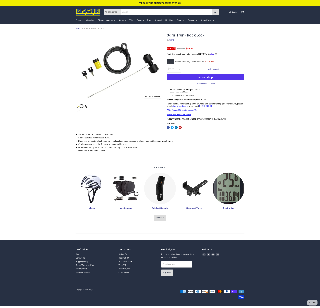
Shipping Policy (82, 261)
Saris (171, 40)
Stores (180, 20)
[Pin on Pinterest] (180, 127)
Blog (77, 254)
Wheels (89, 20)
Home (78, 28)
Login (234, 12)
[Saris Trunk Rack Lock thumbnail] (81, 107)
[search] (166, 12)
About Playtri (206, 20)
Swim (139, 20)
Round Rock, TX (125, 261)
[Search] (215, 12)
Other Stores (123, 272)
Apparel (158, 20)
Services (192, 20)
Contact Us (80, 258)
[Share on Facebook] (168, 127)
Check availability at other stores (182, 95)
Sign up (167, 272)
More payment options (205, 83)
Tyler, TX (122, 265)
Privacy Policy (81, 269)
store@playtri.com (180, 106)
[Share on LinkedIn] (176, 127)
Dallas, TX (122, 254)
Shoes (121, 20)
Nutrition (169, 20)
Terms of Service (83, 272)
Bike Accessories (106, 20)
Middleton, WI (124, 269)
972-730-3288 (205, 106)
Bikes (78, 20)
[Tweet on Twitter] (172, 127)
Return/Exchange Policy (85, 265)
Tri (130, 20)
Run (149, 20)
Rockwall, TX (123, 258)
